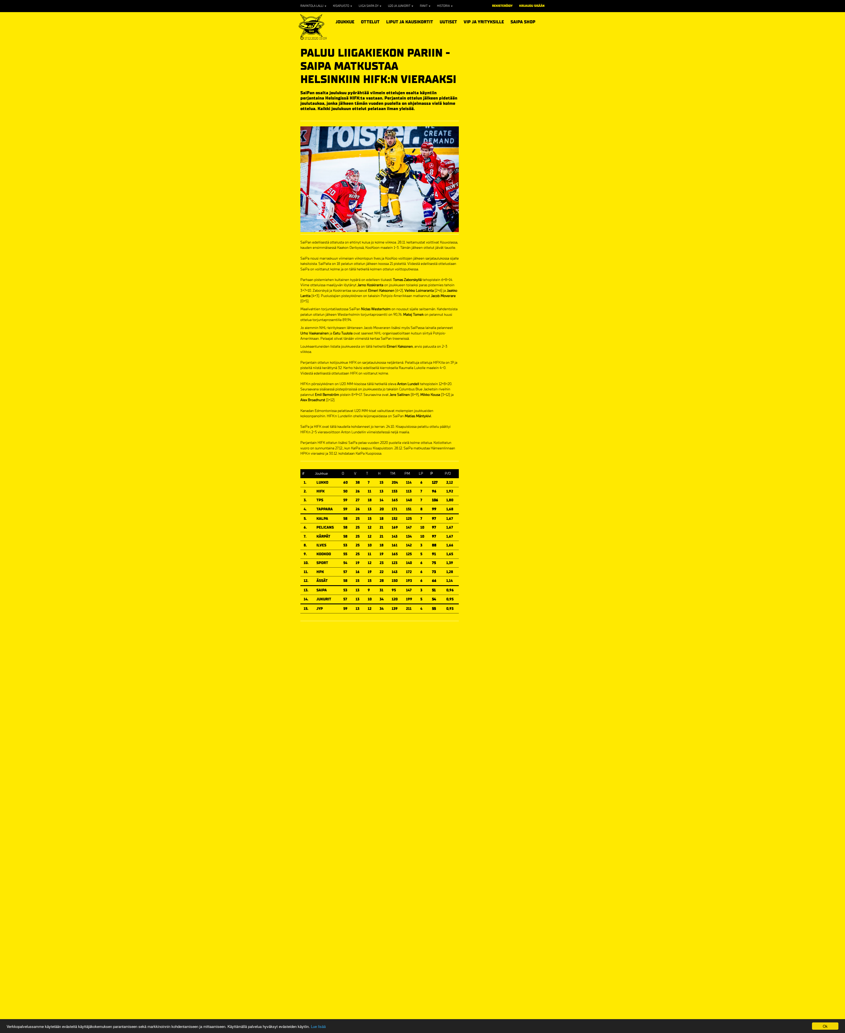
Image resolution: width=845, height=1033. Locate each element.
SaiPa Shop (523, 21)
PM (407, 473)
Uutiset (448, 21)
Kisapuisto (341, 6)
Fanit (424, 6)
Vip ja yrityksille (484, 21)
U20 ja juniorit (399, 6)
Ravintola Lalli (312, 6)
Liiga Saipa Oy (369, 6)
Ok (825, 1026)
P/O (448, 473)
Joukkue (345, 21)
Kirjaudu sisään (532, 6)
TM (392, 473)
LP (421, 473)
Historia (443, 6)
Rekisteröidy (502, 6)
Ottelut (370, 21)
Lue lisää (318, 1026)
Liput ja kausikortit (409, 21)
